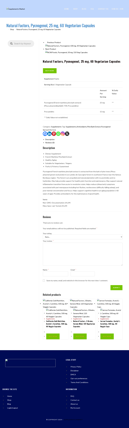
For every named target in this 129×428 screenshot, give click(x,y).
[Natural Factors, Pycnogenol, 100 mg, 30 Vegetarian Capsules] (70, 45)
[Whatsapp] (58, 134)
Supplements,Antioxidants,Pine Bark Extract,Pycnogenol (88, 127)
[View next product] (57, 49)
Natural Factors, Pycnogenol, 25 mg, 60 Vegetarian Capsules (39, 29)
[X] (67, 134)
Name (46, 270)
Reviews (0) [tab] (49, 142)
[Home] (7, 29)
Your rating (47, 233)
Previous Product (54, 42)
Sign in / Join (117, 8)
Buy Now (49, 71)
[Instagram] (62, 134)
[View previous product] (46, 42)
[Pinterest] (54, 134)
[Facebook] (45, 134)
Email (73, 270)
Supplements (56, 127)
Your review (48, 241)
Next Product (50, 49)
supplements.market (73, 420)
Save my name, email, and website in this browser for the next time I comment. (77, 280)
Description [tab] (50, 139)
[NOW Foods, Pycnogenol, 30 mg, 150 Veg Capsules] (66, 52)
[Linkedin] (49, 134)
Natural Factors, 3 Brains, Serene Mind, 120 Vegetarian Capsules (84, 324)
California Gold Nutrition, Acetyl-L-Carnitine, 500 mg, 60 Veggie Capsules (57, 324)
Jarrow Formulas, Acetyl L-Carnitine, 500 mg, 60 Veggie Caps (110, 324)
